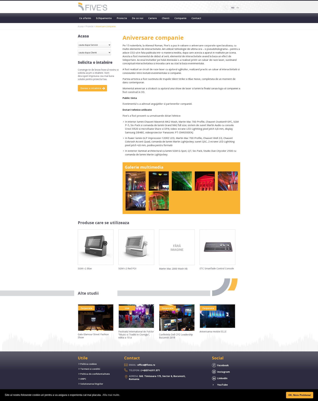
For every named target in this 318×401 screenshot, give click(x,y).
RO (232, 7)
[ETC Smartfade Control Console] (217, 264)
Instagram (223, 371)
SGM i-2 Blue (85, 268)
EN (238, 7)
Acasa (80, 26)
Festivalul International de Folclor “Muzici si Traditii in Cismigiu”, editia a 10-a (136, 334)
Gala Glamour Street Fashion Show (93, 336)
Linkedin (222, 378)
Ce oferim (85, 18)
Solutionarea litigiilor (91, 383)
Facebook (223, 365)
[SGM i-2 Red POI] (136, 264)
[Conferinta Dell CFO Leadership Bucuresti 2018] (177, 330)
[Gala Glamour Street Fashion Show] (96, 330)
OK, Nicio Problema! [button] (299, 395)
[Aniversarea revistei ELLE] (217, 327)
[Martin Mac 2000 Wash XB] (177, 264)
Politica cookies (88, 363)
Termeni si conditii (90, 368)
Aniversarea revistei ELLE (213, 331)
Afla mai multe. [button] (111, 395)
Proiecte (122, 18)
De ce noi (137, 18)
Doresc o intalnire (90, 88)
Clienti (165, 18)
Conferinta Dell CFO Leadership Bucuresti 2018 (176, 336)
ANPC (83, 378)
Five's (93, 7)
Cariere (152, 18)
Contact (196, 18)
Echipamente (104, 18)
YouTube (222, 384)
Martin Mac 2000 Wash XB (173, 268)
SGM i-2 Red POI (127, 268)
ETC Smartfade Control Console (217, 268)
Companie (180, 18)
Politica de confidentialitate (95, 373)
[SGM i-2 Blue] (96, 264)
